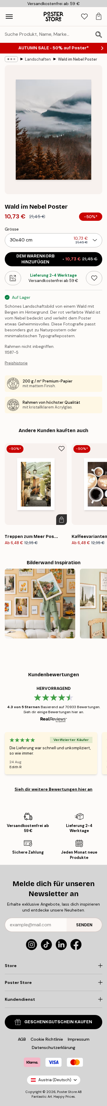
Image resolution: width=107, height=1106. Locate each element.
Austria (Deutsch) (54, 1079)
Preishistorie (16, 363)
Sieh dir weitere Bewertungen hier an (53, 789)
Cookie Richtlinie (47, 1039)
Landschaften (38, 59)
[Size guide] (13, 278)
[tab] (84, 16)
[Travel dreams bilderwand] (40, 604)
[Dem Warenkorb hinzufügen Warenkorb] (61, 519)
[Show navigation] (9, 16)
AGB (22, 1039)
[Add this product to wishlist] (94, 278)
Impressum (78, 1039)
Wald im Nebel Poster (77, 59)
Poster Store (67, 1092)
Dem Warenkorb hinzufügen (57, 259)
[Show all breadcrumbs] (11, 59)
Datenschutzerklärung (53, 1047)
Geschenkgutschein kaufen (58, 1021)
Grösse (12, 229)
